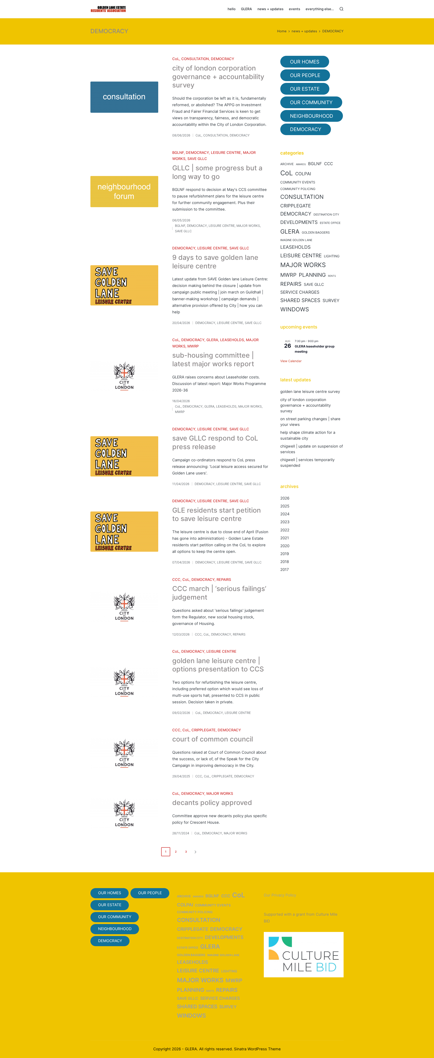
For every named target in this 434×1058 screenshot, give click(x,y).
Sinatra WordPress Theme (257, 1049)
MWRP (193, 346)
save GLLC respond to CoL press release (215, 442)
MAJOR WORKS (248, 226)
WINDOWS (294, 309)
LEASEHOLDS (232, 340)
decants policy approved (212, 802)
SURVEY (331, 300)
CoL (175, 58)
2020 (284, 546)
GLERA (212, 340)
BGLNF (178, 152)
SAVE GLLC (197, 158)
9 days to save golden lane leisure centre (215, 261)
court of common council (212, 739)
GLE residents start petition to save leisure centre (216, 514)
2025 (284, 506)
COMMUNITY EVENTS (297, 182)
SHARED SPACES (300, 300)
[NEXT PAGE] (195, 851)
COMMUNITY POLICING (297, 189)
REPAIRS (224, 579)
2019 (284, 553)
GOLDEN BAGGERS (316, 232)
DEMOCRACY (222, 58)
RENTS (332, 275)
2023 (285, 522)
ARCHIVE (287, 164)
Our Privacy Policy (280, 895)
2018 (284, 561)
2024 (285, 514)
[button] (196, 852)
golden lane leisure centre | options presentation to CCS (218, 665)
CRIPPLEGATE (203, 730)
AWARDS (301, 164)
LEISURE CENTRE (226, 152)
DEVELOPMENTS (299, 222)
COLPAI (303, 173)
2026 (284, 498)
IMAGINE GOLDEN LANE (296, 240)
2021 (284, 538)
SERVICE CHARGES (299, 292)
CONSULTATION (195, 58)
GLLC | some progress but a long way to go (217, 172)
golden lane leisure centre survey (310, 391)
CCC (176, 579)
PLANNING (312, 275)
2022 (284, 530)
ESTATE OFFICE (330, 223)
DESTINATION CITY (326, 214)
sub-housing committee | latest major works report (213, 359)
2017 (284, 569)
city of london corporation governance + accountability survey (218, 76)
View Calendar (291, 361)
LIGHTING (332, 256)
